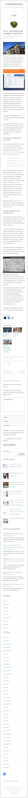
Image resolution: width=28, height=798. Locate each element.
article (5, 174)
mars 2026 (6, 640)
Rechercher (6, 451)
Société (5, 627)
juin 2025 (5, 654)
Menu (14, 15)
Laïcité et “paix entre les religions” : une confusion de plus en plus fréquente (17, 502)
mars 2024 (6, 694)
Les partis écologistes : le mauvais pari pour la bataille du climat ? (7, 348)
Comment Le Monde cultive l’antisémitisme (8, 373)
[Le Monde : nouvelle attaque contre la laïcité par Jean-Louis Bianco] (6, 512)
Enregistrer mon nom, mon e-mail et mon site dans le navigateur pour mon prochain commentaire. (13, 432)
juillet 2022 (6, 750)
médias (9, 363)
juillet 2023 (6, 710)
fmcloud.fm (14, 794)
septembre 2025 (7, 650)
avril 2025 (5, 657)
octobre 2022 (6, 740)
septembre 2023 (7, 704)
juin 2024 (5, 684)
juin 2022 (5, 754)
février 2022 (6, 767)
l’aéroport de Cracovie (15, 56)
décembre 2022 (7, 734)
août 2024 (5, 677)
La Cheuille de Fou (14, 4)
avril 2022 (5, 760)
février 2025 (6, 660)
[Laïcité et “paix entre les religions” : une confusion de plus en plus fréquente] (6, 503)
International (6, 617)
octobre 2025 (6, 647)
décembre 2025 (7, 644)
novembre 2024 (7, 667)
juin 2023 (5, 714)
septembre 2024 (7, 674)
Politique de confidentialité (10, 781)
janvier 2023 (6, 730)
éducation (20, 361)
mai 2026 (5, 637)
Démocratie (6, 604)
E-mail (6, 421)
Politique (10, 358)
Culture (5, 601)
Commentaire (8, 399)
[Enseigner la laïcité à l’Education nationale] (6, 467)
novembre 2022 (7, 737)
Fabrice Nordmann (8, 545)
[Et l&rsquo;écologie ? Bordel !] (17, 329)
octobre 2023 (6, 700)
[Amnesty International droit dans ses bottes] (6, 494)
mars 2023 (6, 724)
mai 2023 (5, 717)
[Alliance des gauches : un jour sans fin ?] (6, 476)
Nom (5, 417)
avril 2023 (5, 721)
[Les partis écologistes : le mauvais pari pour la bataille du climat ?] (7, 341)
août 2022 (5, 747)
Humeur (5, 614)
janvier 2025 (6, 664)
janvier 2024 (6, 697)
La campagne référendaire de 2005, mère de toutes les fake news (17, 484)
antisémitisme (7, 361)
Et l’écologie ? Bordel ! (16, 333)
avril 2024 (5, 690)
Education (19, 356)
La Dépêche (16, 200)
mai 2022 (5, 757)
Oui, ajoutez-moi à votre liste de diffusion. (12, 439)
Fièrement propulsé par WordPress (14, 788)
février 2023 (6, 727)
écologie (14, 361)
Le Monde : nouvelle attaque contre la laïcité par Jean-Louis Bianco (17, 511)
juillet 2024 (6, 681)
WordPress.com (14, 792)
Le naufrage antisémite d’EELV (6, 334)
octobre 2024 (6, 671)
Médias (5, 358)
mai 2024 (5, 687)
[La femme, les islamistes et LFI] (6, 521)
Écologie (12, 356)
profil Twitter (17, 182)
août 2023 (5, 707)
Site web (6, 425)
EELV (5, 363)
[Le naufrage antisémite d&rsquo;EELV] (7, 329)
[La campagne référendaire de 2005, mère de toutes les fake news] (6, 485)
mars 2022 (6, 764)
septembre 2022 (7, 744)
